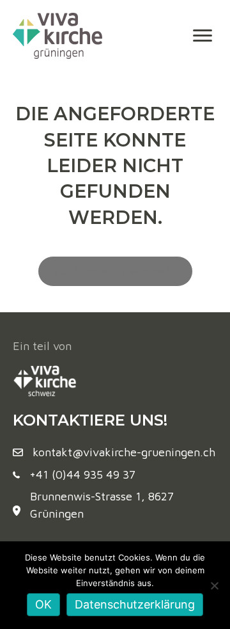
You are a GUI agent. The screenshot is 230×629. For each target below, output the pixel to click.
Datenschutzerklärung (135, 604)
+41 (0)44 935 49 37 (82, 474)
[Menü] (202, 36)
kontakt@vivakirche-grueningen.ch (124, 452)
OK (43, 604)
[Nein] (214, 585)
